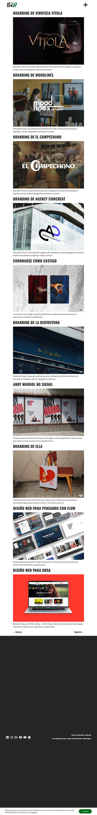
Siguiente (79, 632)
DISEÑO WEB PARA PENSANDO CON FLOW (44, 508)
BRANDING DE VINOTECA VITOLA (37, 13)
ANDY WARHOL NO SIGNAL (33, 384)
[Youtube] (24, 737)
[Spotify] (29, 737)
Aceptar (85, 811)
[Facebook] (20, 737)
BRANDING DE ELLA (27, 446)
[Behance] (16, 737)
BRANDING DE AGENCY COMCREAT (39, 199)
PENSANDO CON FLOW (61, 739)
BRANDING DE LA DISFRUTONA (36, 322)
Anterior (17, 632)
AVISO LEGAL (88, 735)
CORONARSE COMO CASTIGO (35, 261)
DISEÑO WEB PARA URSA (32, 570)
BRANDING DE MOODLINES (33, 75)
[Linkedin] (7, 737)
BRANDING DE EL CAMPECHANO (37, 137)
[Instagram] (11, 737)
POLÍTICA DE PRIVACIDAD (77, 735)
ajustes (34, 812)
